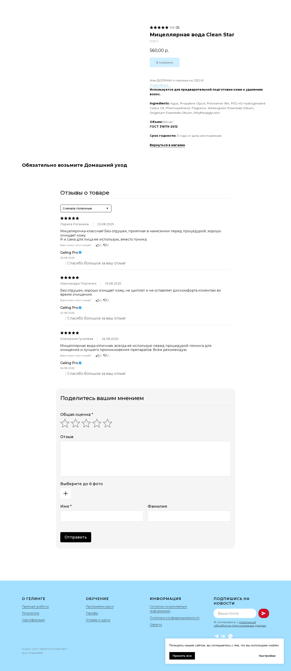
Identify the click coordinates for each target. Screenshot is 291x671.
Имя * (66, 506)
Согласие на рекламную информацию (168, 608)
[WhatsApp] (230, 636)
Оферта (156, 624)
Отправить (76, 537)
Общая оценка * (76, 414)
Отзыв (66, 437)
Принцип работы (35, 606)
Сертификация (33, 620)
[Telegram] (216, 636)
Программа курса (100, 606)
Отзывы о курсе (98, 620)
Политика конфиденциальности (174, 618)
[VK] (223, 636)
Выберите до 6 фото (81, 484)
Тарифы (92, 613)
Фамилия (157, 506)
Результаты (30, 613)
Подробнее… (160, 85)
